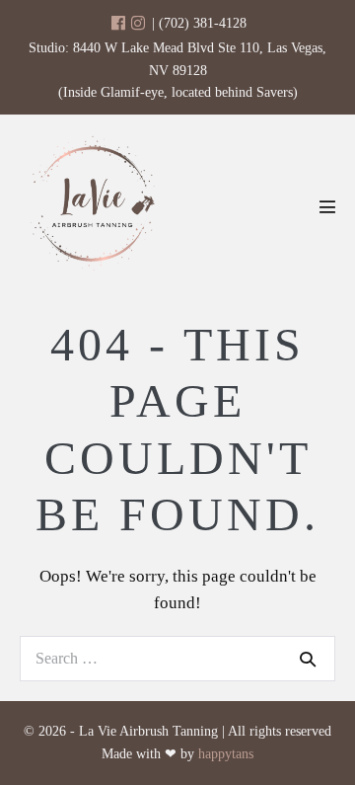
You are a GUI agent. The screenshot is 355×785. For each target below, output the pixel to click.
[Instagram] (138, 24)
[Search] (307, 658)
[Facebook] (118, 24)
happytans (225, 753)
